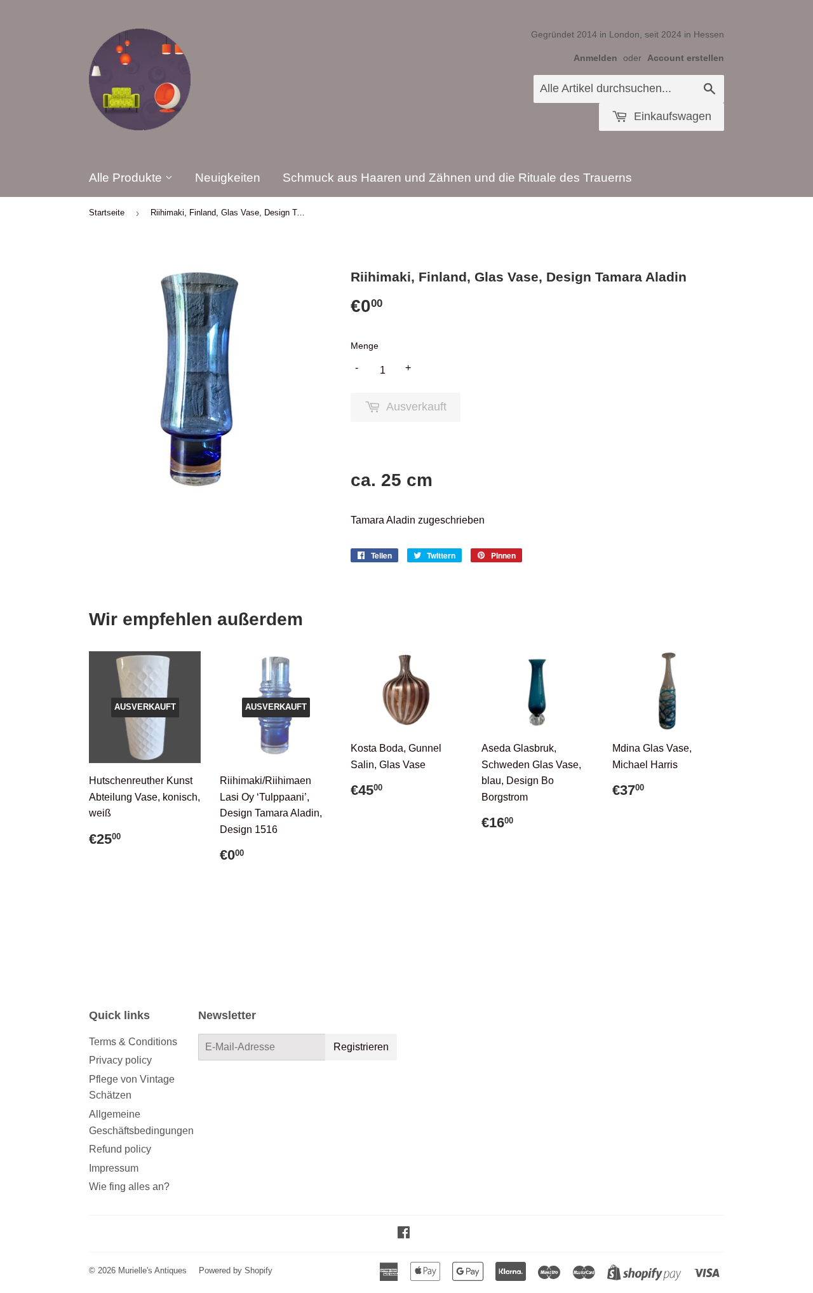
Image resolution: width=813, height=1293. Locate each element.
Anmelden (595, 58)
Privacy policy (120, 1060)
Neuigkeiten (227, 177)
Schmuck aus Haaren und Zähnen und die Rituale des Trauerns (457, 177)
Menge (365, 346)
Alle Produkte (127, 177)
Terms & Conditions (133, 1041)
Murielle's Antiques (152, 1270)
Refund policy (120, 1149)
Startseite (106, 212)
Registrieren (361, 1046)
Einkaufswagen (671, 116)
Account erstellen (685, 58)
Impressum (113, 1168)
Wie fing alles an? (129, 1186)
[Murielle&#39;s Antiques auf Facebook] (403, 1233)
